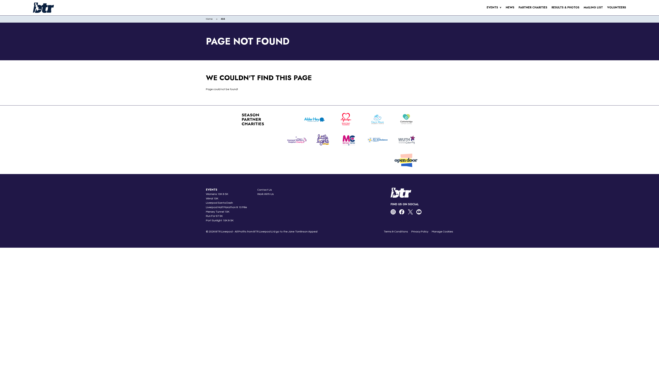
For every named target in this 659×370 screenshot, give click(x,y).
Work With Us (265, 194)
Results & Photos (565, 7)
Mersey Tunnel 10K (217, 211)
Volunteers (616, 7)
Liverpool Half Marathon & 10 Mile (226, 207)
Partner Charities (533, 7)
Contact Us (264, 189)
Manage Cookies (442, 231)
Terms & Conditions (396, 231)
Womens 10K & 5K (217, 194)
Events (494, 7)
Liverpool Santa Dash (219, 202)
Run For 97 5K (214, 216)
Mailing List (593, 7)
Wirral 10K (212, 198)
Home (209, 19)
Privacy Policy (419, 231)
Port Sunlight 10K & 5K (220, 220)
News (510, 7)
